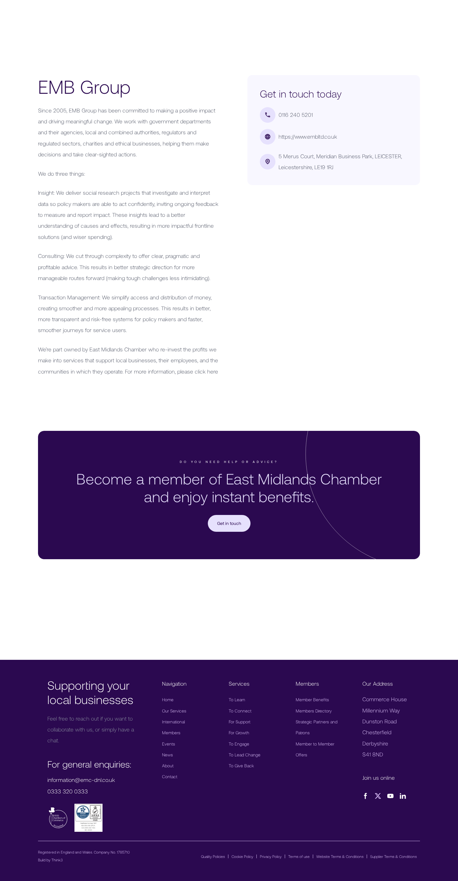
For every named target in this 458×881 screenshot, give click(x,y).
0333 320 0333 (67, 791)
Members (171, 732)
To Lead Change (244, 754)
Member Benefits (312, 699)
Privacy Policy (271, 856)
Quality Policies (213, 856)
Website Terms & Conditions (340, 856)
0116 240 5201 (296, 114)
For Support (239, 721)
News (167, 754)
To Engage (239, 743)
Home (168, 699)
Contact (169, 776)
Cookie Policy (242, 856)
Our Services (174, 710)
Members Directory (314, 710)
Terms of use (299, 856)
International (173, 721)
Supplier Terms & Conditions (393, 856)
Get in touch (229, 523)
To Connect (240, 710)
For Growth (239, 732)
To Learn (237, 699)
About (168, 765)
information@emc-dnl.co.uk (81, 779)
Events (168, 743)
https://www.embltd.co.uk (308, 136)
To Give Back (241, 765)
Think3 (57, 860)
